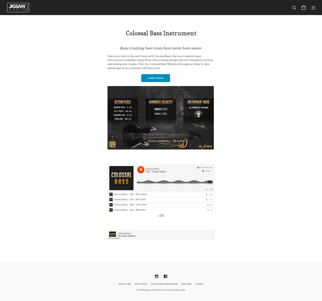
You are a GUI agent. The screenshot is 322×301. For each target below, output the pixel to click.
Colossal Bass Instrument (164, 283)
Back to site (125, 283)
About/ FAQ (141, 283)
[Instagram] (156, 276)
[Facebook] (165, 276)
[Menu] (313, 7)
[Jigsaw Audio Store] (18, 8)
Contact (199, 283)
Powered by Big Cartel (174, 290)
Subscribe (186, 283)
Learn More (155, 78)
